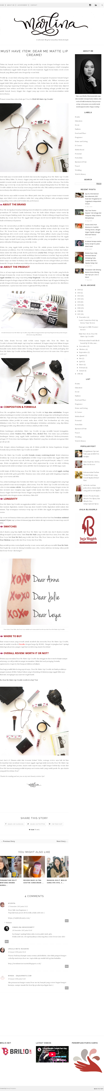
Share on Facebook (16, 824)
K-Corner (78, 145)
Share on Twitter (37, 824)
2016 (78, 374)
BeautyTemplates (11, 1088)
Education (78, 121)
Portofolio (78, 158)
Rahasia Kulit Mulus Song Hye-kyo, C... (57, 881)
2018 (78, 311)
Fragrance (79, 137)
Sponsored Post (81, 162)
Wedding (78, 170)
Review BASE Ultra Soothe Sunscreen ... (33, 881)
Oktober (82, 349)
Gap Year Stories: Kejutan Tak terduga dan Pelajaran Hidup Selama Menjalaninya (93, 214)
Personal (78, 154)
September (83, 352)
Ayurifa (11, 903)
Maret (81, 365)
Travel (77, 166)
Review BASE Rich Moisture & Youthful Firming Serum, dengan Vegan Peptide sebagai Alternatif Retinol (92, 230)
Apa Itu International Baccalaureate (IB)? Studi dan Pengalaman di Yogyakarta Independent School (93, 199)
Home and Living (81, 141)
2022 (79, 299)
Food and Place (80, 133)
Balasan (9, 923)
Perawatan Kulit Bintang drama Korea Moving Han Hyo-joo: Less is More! (93, 273)
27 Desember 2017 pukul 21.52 (18, 906)
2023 (79, 296)
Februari (82, 368)
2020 (79, 305)
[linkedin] (96, 5)
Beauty (37, 829)
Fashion (78, 129)
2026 (79, 290)
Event (77, 125)
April (80, 361)
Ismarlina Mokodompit (23, 927)
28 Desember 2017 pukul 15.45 (22, 930)
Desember (83, 317)
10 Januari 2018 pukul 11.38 (16, 979)
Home (2, 5)
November (83, 346)
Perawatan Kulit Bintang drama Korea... (8, 882)
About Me (11, 5)
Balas (67, 920)
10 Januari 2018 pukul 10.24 (17, 952)
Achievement (23, 5)
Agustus (82, 355)
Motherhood (79, 150)
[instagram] (90, 5)
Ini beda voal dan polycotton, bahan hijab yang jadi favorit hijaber (92, 488)
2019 (78, 308)
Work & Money (80, 174)
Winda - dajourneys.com (19, 976)
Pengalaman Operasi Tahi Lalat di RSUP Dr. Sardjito (91, 454)
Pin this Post (57, 824)
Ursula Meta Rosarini (18, 949)
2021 (78, 302)
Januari (81, 371)
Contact (34, 5)
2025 (79, 293)
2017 (78, 314)
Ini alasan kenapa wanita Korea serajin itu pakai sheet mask (93, 243)
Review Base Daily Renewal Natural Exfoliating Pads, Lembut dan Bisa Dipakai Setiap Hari (91, 258)
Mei (80, 358)
